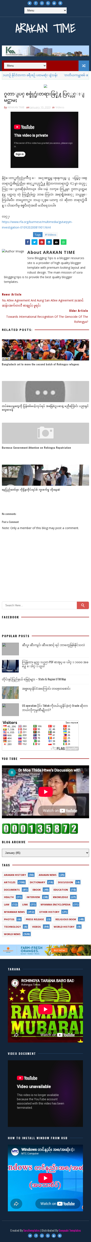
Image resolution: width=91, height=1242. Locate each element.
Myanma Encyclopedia (55, 904)
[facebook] (36, 3)
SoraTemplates (31, 1230)
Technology (12, 926)
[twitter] (30, 3)
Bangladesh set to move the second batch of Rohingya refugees (40, 364)
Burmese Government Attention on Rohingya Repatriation (36, 447)
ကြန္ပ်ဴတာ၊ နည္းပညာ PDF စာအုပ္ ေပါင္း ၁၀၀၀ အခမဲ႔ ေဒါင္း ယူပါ (55, 664)
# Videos (50, 235)
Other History (49, 911)
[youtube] (54, 3)
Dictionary (37, 882)
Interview (33, 897)
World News (12, 934)
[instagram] (42, 3)
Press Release (35, 919)
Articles (9, 882)
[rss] (48, 3)
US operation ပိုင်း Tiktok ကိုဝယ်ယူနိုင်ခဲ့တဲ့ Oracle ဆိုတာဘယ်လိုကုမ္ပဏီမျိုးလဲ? (55, 707)
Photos (9, 919)
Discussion (65, 882)
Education (61, 889)
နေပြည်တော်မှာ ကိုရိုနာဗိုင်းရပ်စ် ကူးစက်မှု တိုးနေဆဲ (31, 489)
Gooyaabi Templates (70, 1230)
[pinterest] (60, 3)
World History (64, 926)
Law (6, 904)
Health (9, 897)
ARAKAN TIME (45, 28)
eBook (37, 889)
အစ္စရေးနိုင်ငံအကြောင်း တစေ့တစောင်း (46, 688)
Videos (59, 107)
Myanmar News (14, 911)
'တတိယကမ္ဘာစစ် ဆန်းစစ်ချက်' (70, 75)
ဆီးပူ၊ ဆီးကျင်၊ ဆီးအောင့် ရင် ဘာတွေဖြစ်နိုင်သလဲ (53, 644)
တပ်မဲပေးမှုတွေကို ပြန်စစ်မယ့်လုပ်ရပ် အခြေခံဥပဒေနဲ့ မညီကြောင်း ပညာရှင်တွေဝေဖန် (45, 407)
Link (25, 904)
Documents (12, 889)
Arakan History (15, 874)
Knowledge (60, 897)
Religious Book (65, 919)
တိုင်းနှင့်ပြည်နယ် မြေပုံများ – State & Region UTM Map (34, 679)
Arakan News (48, 874)
